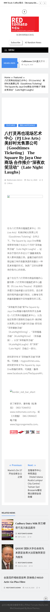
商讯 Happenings (27, 125)
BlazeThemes (33, 608)
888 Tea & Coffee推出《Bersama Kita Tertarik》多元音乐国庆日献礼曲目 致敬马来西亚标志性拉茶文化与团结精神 (21, 3)
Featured (10, 125)
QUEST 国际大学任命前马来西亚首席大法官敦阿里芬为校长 (30, 553)
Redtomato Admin (14, 180)
